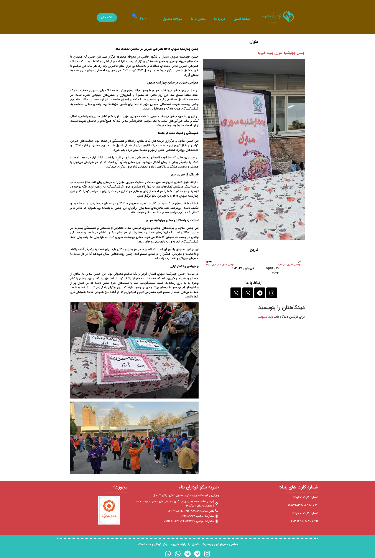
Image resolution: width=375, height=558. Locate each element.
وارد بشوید (266, 316)
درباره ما (219, 19)
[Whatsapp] (247, 292)
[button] (140, 18)
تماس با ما (198, 19)
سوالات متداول (172, 19)
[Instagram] (271, 292)
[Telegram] (259, 292)
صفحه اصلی (242, 19)
